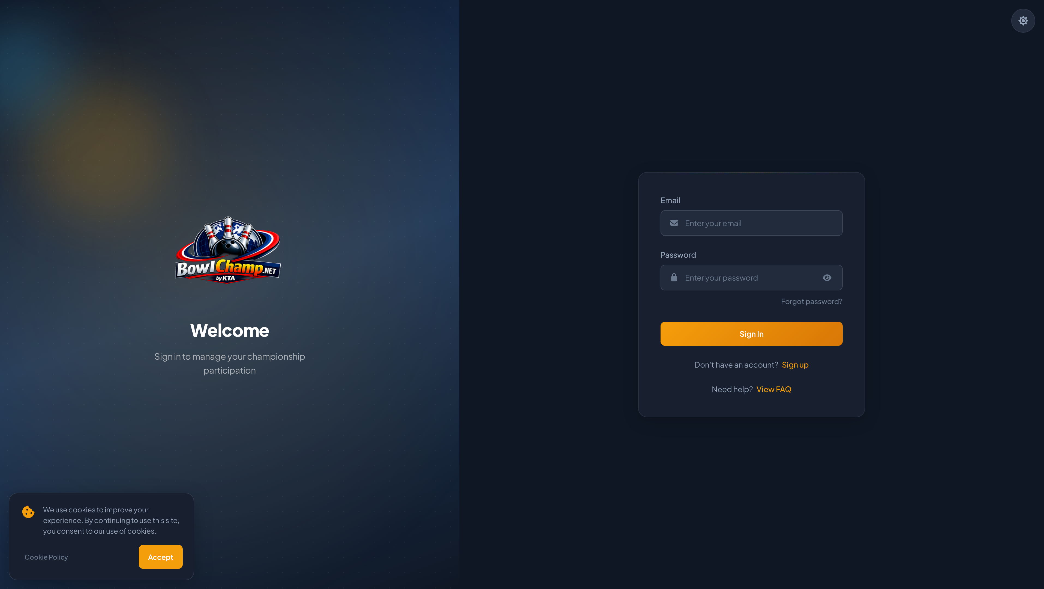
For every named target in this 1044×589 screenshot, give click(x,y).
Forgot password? (812, 301)
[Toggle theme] (1023, 21)
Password (678, 254)
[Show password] (827, 278)
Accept (160, 556)
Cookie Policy (46, 557)
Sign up (795, 364)
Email (670, 200)
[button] (752, 334)
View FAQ (774, 389)
